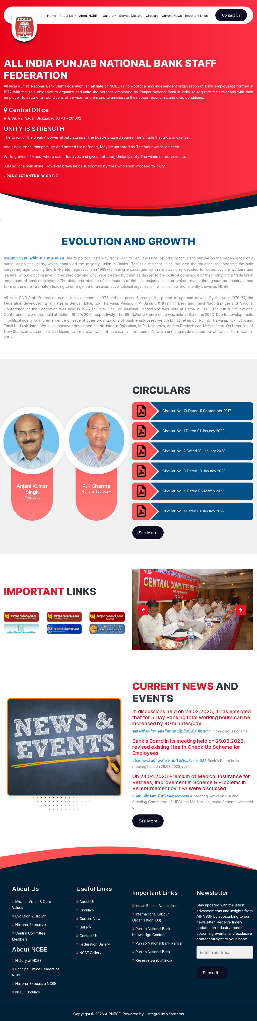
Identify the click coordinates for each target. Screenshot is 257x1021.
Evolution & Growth (30, 916)
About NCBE (88, 16)
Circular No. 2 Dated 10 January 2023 (193, 450)
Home (51, 16)
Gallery (108, 16)
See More (148, 532)
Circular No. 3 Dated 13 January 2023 (194, 471)
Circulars (152, 16)
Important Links (196, 16)
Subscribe (212, 972)
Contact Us (231, 15)
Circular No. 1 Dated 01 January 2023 (193, 430)
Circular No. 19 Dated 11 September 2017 (196, 410)
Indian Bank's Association (156, 905)
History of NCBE (28, 960)
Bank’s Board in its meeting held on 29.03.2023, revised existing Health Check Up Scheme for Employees (188, 747)
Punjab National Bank (152, 952)
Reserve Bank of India (153, 960)
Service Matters (131, 16)
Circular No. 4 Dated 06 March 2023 (193, 491)
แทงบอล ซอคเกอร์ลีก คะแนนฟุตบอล (34, 258)
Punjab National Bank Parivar (159, 943)
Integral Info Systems (165, 1013)
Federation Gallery (94, 944)
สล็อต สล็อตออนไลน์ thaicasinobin (160, 796)
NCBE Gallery (90, 953)
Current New (89, 918)
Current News (172, 16)
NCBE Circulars (27, 992)
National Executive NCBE (35, 983)
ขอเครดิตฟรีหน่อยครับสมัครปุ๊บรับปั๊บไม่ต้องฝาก (171, 731)
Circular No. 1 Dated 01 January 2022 (193, 511)
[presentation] (143, 610)
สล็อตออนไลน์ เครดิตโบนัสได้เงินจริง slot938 (169, 760)
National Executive (30, 924)
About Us (66, 16)
